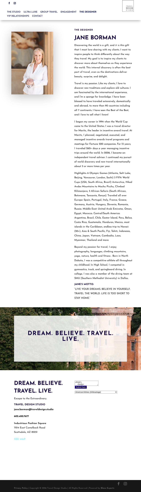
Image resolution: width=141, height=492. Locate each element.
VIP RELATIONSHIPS (18, 16)
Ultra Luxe (30, 12)
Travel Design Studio (29, 404)
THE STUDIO (14, 12)
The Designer (87, 12)
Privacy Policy (21, 488)
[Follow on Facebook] (9, 3)
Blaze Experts (107, 488)
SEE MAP (19, 439)
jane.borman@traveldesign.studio (33, 409)
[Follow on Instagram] (15, 3)
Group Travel (49, 12)
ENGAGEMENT (68, 12)
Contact (37, 16)
